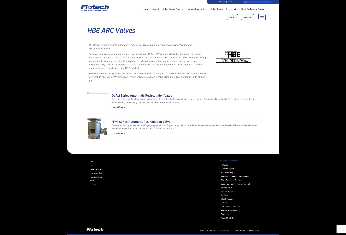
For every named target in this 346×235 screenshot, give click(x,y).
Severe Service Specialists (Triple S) (235, 184)
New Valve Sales (96, 173)
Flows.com (225, 214)
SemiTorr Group (227, 173)
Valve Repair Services (173, 8)
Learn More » (118, 107)
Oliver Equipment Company (231, 180)
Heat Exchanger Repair (252, 8)
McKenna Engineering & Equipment (235, 176)
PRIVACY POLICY (239, 231)
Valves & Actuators (197, 8)
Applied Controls (227, 218)
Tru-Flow (224, 195)
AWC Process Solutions (230, 207)
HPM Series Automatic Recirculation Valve (141, 122)
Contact (93, 184)
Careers (222, 2)
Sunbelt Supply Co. (228, 169)
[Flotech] (94, 8)
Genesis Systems (228, 191)
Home (147, 8)
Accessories (232, 8)
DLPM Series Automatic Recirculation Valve (142, 96)
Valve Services (96, 169)
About (156, 8)
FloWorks (224, 165)
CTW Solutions (227, 199)
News (230, 2)
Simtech (224, 203)
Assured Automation (229, 210)
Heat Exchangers (96, 177)
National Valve (226, 188)
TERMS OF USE (254, 231)
